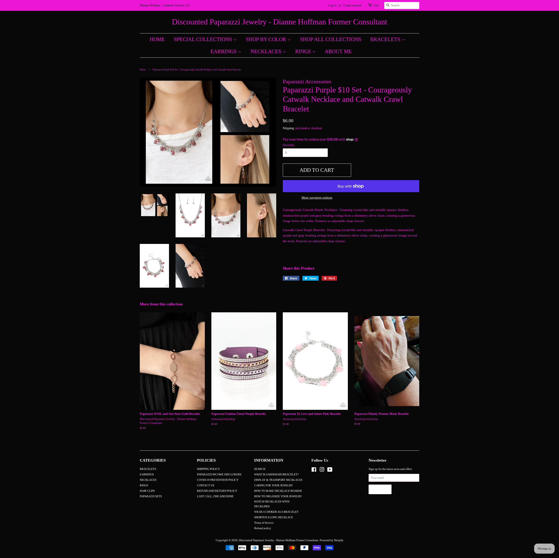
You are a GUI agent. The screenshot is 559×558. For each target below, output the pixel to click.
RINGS (303, 51)
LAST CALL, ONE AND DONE (215, 496)
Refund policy (262, 528)
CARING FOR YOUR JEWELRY (273, 485)
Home (143, 69)
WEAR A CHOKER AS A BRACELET (276, 511)
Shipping (288, 128)
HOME (157, 39)
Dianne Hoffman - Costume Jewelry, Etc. (165, 5)
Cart (376, 5)
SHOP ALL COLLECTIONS (330, 39)
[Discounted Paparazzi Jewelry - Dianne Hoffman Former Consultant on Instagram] (321, 470)
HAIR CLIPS (147, 490)
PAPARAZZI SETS (151, 496)
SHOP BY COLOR (266, 39)
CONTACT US (205, 485)
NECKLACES (266, 51)
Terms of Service (264, 522)
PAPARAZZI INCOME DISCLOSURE (219, 474)
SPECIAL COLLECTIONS (203, 39)
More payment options (317, 197)
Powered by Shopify (331, 540)
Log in (332, 5)
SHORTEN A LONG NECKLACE (273, 517)
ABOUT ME (338, 51)
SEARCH (259, 469)
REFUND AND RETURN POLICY (217, 490)
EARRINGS (224, 51)
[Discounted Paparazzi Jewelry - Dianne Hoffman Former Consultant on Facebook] (313, 470)
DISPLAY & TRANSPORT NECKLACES (278, 480)
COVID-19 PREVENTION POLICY (217, 480)
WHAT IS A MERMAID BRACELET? (276, 474)
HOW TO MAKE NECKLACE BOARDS (278, 490)
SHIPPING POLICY (208, 469)
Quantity (289, 145)
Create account (352, 5)
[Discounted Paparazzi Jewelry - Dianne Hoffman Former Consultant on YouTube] (329, 470)
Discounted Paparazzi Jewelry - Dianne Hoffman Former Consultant (279, 21)
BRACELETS (386, 39)
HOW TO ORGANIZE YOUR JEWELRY (278, 496)
